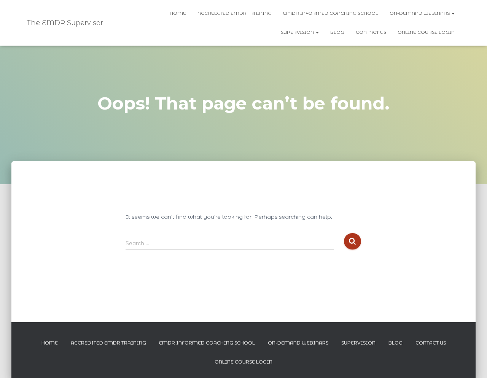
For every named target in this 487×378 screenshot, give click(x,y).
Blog (337, 32)
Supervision (298, 32)
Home (178, 13)
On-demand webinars (420, 13)
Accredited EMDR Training (234, 13)
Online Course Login (426, 32)
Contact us (371, 32)
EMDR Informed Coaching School (330, 13)
